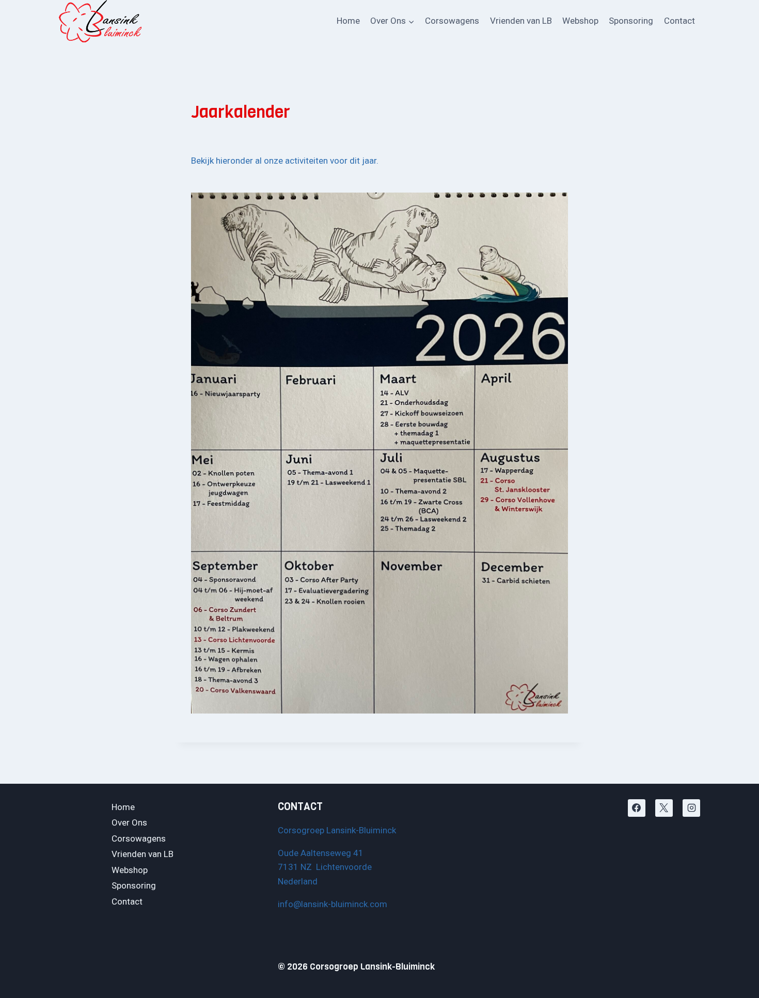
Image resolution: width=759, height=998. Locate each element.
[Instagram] (691, 808)
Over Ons (129, 822)
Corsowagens (452, 20)
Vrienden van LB (521, 20)
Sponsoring (631, 20)
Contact (679, 20)
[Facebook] (636, 808)
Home (348, 20)
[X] (664, 808)
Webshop (580, 20)
